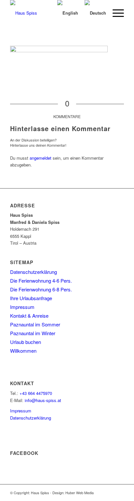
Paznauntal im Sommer (35, 324)
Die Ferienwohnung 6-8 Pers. (41, 289)
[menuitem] (115, 13)
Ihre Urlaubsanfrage (31, 298)
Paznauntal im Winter (32, 333)
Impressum (22, 306)
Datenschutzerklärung (33, 271)
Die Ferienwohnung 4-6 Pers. (41, 280)
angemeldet (40, 158)
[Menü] (115, 13)
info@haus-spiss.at (43, 400)
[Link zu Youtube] (119, 492)
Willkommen (23, 350)
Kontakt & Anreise (29, 315)
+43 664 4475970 (36, 393)
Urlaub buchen (25, 341)
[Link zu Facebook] (109, 492)
